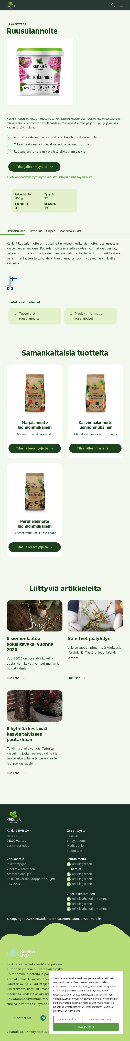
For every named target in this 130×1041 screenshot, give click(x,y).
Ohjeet (50, 231)
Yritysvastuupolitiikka (45, 1032)
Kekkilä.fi (17, 5)
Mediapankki (76, 845)
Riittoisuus (35, 231)
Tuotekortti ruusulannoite (29, 315)
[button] (113, 5)
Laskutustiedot (18, 845)
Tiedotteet (74, 851)
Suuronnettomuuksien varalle (79, 919)
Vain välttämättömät (100, 1019)
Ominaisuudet (16, 231)
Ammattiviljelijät (19, 874)
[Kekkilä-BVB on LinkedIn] (43, 1018)
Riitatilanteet (45, 919)
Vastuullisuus (16, 1032)
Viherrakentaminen (21, 869)
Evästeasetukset (68, 1019)
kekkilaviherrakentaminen (90, 899)
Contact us (22, 1018)
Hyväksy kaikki (86, 1026)
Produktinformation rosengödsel (89, 315)
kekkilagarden (81, 864)
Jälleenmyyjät (16, 864)
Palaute (72, 836)
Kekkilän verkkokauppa (24, 879)
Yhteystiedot (76, 841)
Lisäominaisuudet (70, 231)
